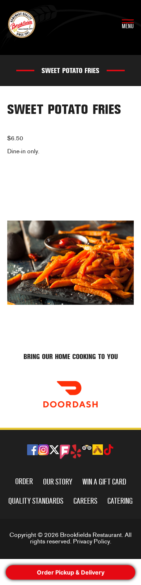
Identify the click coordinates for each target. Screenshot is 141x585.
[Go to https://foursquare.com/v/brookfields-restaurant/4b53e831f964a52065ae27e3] (65, 451)
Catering (120, 501)
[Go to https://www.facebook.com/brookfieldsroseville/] (32, 449)
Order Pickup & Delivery (70, 572)
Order (24, 481)
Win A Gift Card (104, 482)
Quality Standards (35, 501)
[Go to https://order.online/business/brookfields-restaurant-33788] (70, 394)
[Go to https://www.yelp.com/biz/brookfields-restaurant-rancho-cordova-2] (75, 451)
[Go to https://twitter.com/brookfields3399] (54, 450)
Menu (128, 26)
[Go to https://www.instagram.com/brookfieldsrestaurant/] (43, 449)
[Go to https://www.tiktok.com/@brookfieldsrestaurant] (108, 450)
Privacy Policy (91, 541)
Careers (85, 501)
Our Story (57, 482)
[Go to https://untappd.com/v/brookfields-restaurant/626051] (97, 449)
